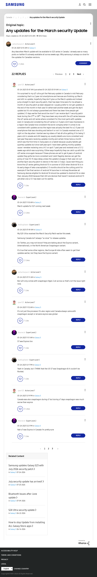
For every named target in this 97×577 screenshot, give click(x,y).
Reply (78, 185)
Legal (3, 564)
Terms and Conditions (11, 555)
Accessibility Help (9, 551)
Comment (83, 63)
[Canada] (15, 4)
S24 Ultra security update (22, 510)
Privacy (4, 560)
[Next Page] (57, 448)
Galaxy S (32, 48)
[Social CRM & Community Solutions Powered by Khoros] (84, 542)
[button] (87, 43)
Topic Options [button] (86, 23)
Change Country (21, 569)
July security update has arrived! (25, 481)
